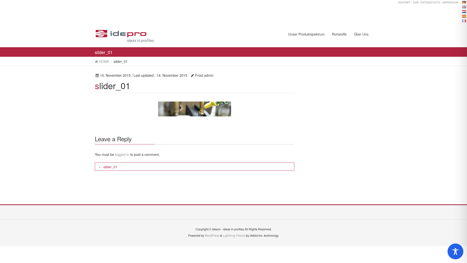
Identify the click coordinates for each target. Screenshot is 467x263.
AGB (415, 2)
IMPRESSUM (450, 2)
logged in (122, 154)
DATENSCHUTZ (430, 2)
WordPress (212, 235)
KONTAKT (404, 2)
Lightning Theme (234, 235)
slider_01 (110, 166)
